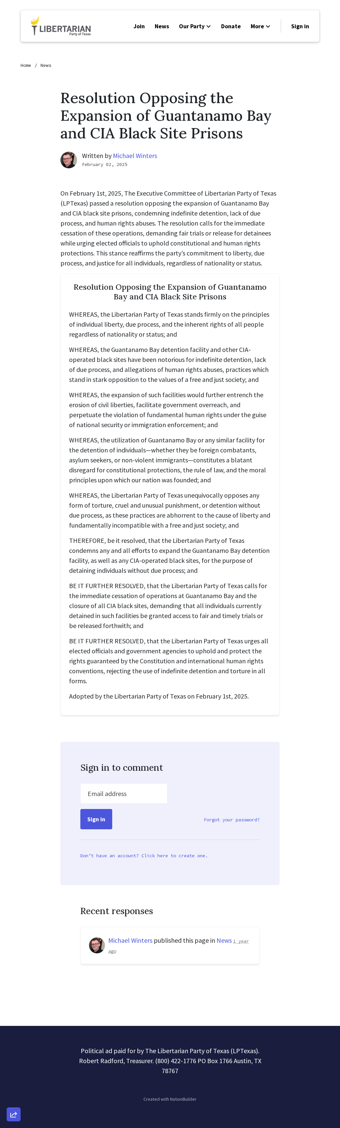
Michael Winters (135, 155)
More (257, 26)
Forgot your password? (232, 820)
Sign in (300, 26)
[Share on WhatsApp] (14, 1098)
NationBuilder (183, 1099)
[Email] (14, 1041)
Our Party (192, 26)
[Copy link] (14, 1023)
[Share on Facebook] (14, 1079)
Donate (231, 26)
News (162, 26)
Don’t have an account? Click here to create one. (144, 856)
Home (26, 65)
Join (139, 26)
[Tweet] (14, 1060)
